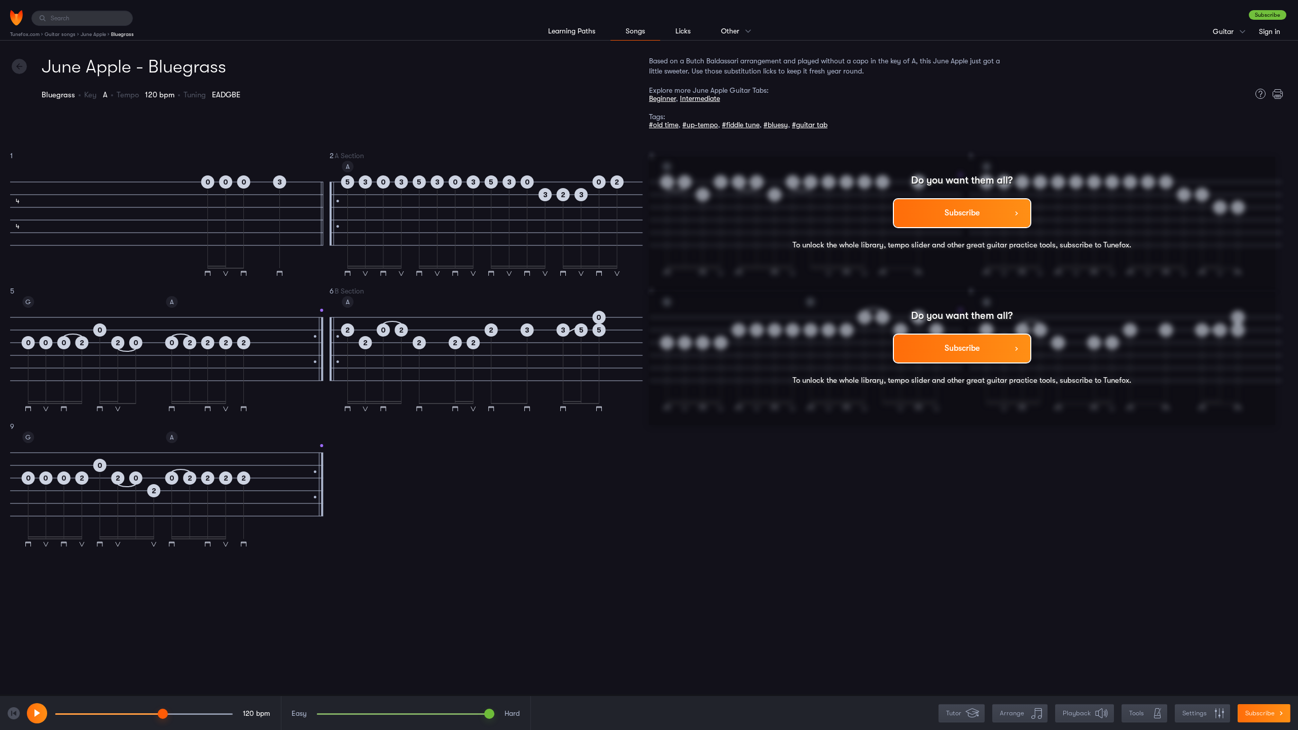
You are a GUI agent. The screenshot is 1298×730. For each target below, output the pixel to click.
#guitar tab (809, 125)
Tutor (953, 713)
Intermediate (700, 98)
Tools (1136, 713)
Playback (1077, 713)
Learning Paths (571, 31)
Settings (1194, 713)
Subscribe (1267, 15)
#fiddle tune (741, 125)
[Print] (1280, 93)
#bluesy (776, 125)
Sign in (1269, 31)
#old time (663, 125)
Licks (683, 31)
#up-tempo (700, 125)
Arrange (1012, 713)
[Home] (16, 17)
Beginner (662, 98)
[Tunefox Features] (1258, 93)
